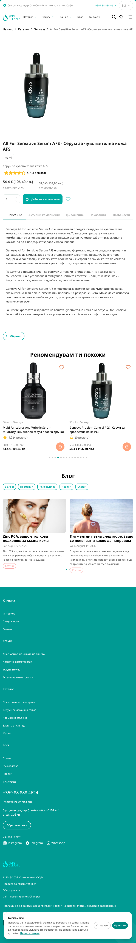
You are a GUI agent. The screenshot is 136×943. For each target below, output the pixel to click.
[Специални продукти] (122, 17)
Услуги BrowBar (12, 669)
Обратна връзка (17, 825)
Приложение (74, 215)
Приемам (120, 925)
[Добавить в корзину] (60, 446)
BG (124, 5)
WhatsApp (58, 843)
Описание (14, 215)
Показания (98, 215)
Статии (82, 486)
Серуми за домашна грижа (19, 710)
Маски (7, 733)
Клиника (9, 600)
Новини (66, 486)
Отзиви (7, 629)
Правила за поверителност (19, 883)
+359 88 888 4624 (105, 5)
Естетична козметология (18, 677)
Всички (9, 486)
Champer (34, 896)
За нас (64, 17)
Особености (121, 215)
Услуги (46, 17)
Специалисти (11, 621)
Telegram (36, 843)
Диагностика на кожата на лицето (24, 654)
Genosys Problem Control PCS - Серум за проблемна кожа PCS (97, 430)
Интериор (9, 613)
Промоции (26, 486)
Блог (80, 17)
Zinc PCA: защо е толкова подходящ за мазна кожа (26, 538)
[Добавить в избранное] (61, 367)
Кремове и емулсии (15, 717)
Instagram (14, 843)
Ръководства (47, 486)
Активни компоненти (44, 215)
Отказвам (102, 925)
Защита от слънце (14, 725)
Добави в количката (45, 199)
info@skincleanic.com (17, 802)
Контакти (94, 17)
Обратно (15, 336)
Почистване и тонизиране (19, 702)
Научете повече (29, 933)
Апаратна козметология (17, 661)
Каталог (28, 17)
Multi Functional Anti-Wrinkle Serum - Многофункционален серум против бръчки (33, 430)
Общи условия (12, 890)
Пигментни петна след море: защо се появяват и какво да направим (101, 538)
